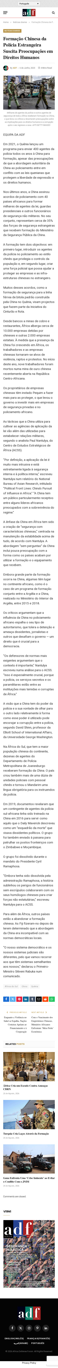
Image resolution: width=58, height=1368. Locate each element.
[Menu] (5, 12)
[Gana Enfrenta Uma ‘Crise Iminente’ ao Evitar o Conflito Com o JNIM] (29, 1159)
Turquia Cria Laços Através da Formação (26, 1133)
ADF (15, 68)
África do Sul (11, 986)
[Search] (53, 12)
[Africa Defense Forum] (29, 12)
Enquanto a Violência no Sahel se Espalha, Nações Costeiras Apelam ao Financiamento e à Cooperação (15, 1024)
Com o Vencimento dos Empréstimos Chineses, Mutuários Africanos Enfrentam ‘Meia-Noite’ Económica (42, 1024)
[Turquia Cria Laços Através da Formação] (29, 1114)
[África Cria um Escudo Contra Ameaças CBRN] (29, 1066)
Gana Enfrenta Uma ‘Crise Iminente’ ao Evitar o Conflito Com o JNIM (29, 1179)
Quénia (34, 986)
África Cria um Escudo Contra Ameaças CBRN (25, 1087)
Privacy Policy (29, 1362)
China (24, 986)
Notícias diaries (12, 31)
